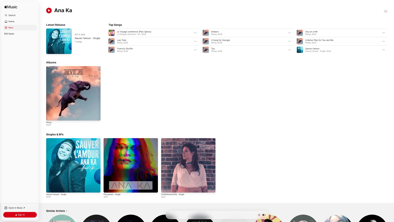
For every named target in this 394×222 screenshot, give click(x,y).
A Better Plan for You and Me (319, 40)
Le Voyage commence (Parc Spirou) (134, 31)
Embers (215, 31)
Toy (213, 48)
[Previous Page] (105, 41)
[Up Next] (259, 215)
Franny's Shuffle (125, 48)
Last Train (121, 40)
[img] (10, 7)
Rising (49, 67)
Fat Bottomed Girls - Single (174, 139)
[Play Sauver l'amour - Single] (50, 50)
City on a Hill (311, 31)
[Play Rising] (50, 116)
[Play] (49, 10)
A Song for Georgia (220, 40)
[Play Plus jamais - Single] (107, 189)
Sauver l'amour (312, 48)
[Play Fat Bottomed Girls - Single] (165, 189)
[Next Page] (391, 41)
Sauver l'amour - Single (87, 38)
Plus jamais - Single (113, 139)
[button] (20, 15)
